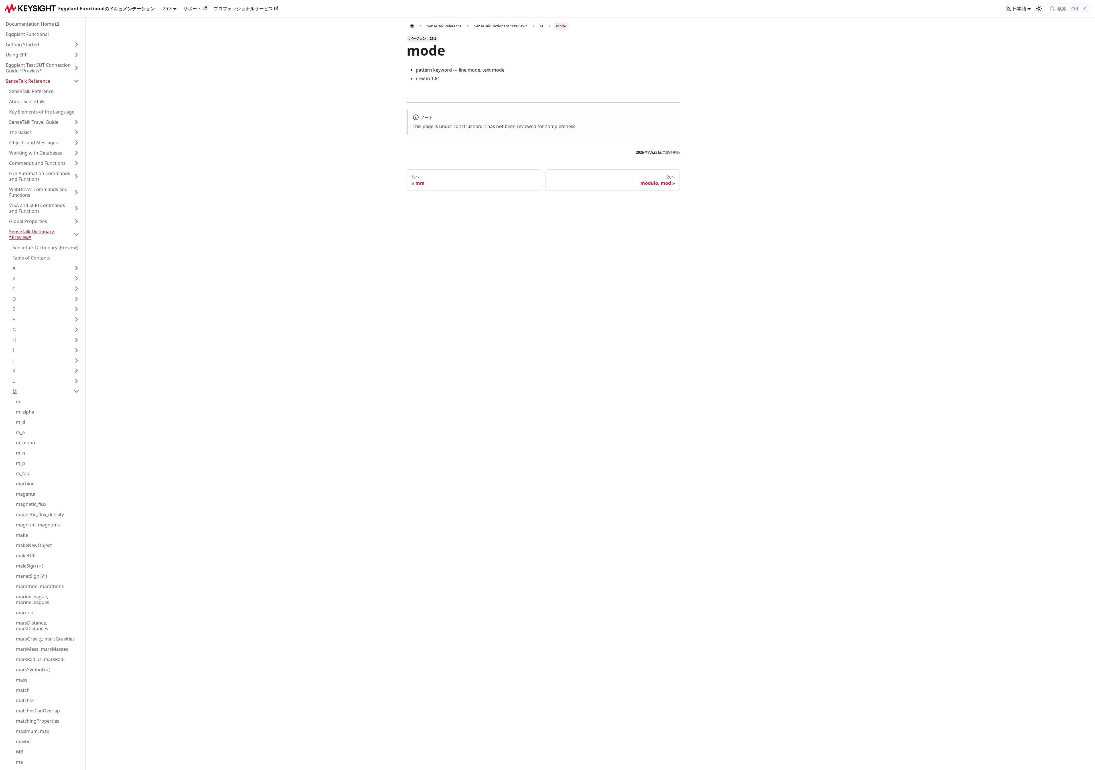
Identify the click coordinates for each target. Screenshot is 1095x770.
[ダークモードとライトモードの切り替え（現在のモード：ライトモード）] (1038, 8)
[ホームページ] (412, 26)
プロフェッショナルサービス (243, 8)
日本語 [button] (1019, 8)
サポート (192, 8)
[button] (42, 44)
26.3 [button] (167, 8)
